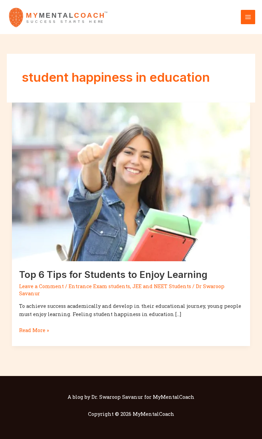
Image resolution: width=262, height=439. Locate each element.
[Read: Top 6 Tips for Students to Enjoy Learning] (131, 181)
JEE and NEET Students (161, 286)
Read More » (34, 329)
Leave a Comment (41, 286)
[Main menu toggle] (248, 17)
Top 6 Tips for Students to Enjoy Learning (113, 274)
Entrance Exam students (99, 286)
